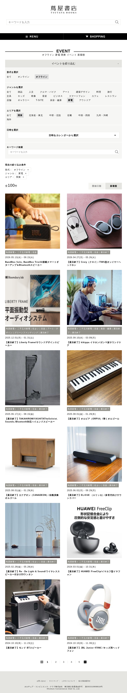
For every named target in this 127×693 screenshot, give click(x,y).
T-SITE (40, 100)
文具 (9, 96)
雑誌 (20, 92)
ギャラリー (23, 100)
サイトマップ (53, 681)
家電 (70, 100)
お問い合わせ (41, 681)
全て (9, 77)
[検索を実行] (116, 23)
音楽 (44, 96)
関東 (20, 115)
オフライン (41, 77)
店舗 (9, 100)
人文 (31, 92)
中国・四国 (84, 115)
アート (66, 92)
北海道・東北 (36, 115)
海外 (9, 119)
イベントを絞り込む (63, 63)
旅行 (109, 92)
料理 (98, 92)
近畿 (69, 115)
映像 (33, 96)
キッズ (21, 96)
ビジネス (58, 96)
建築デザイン (83, 92)
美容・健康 (56, 100)
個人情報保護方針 (84, 681)
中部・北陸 (55, 115)
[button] (32, 36)
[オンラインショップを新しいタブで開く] (95, 36)
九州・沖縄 (102, 115)
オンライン (23, 77)
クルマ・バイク (48, 92)
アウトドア (85, 100)
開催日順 (96, 186)
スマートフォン (77, 96)
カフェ (95, 96)
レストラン (111, 96)
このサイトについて (68, 681)
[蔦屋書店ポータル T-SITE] (63, 7)
